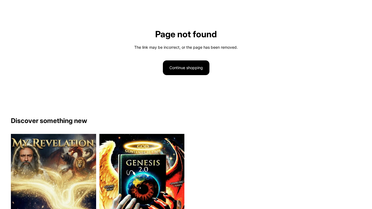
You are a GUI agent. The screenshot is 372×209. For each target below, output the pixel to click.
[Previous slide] (19, 202)
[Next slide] (88, 202)
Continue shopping (186, 67)
